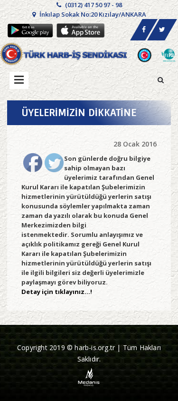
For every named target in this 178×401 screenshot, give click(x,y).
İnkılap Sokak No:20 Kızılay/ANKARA (92, 14)
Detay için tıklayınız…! (56, 291)
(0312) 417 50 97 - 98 (93, 4)
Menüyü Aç (18, 80)
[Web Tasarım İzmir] (89, 376)
